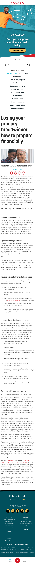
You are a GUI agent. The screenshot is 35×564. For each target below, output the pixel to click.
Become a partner (16, 500)
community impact (17, 80)
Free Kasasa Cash (9, 521)
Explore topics (17, 50)
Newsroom (26, 535)
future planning (17, 89)
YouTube (8, 511)
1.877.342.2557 (18, 503)
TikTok (22, 511)
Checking (9, 517)
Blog (26, 519)
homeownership (17, 92)
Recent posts (12, 73)
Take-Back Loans (9, 540)
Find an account (27, 561)
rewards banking (17, 102)
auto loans (23, 73)
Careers (26, 533)
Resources (26, 517)
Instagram (13, 511)
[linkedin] (19, 173)
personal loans (17, 99)
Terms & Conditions (21, 544)
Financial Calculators (26, 521)
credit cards (17, 83)
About (26, 529)
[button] (6, 560)
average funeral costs (13, 300)
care (15, 169)
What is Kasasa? (26, 532)
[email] (23, 173)
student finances (17, 108)
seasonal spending (17, 105)
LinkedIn (27, 511)
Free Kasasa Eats (9, 525)
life (20, 169)
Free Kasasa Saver (9, 533)
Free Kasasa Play (9, 527)
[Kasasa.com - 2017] (17, 2)
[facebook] (11, 173)
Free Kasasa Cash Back (9, 523)
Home (10, 561)
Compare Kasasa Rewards (9, 519)
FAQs (26, 525)
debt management (17, 86)
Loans (9, 538)
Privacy (9, 544)
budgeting (17, 76)
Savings (9, 531)
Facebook (17, 511)
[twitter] (15, 173)
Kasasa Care (10, 460)
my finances (17, 95)
